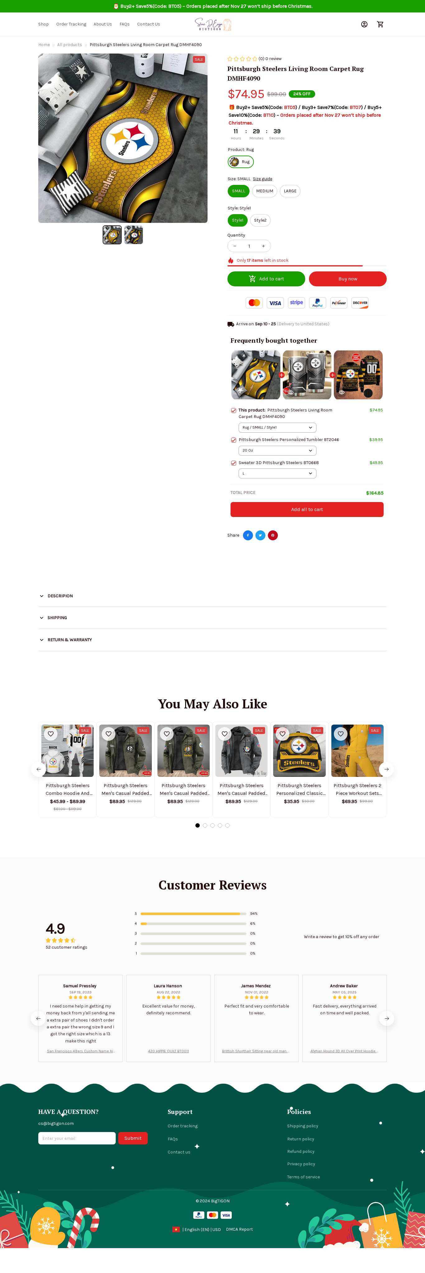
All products (69, 44)
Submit (133, 1138)
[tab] (197, 825)
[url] (239, 1229)
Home (44, 44)
